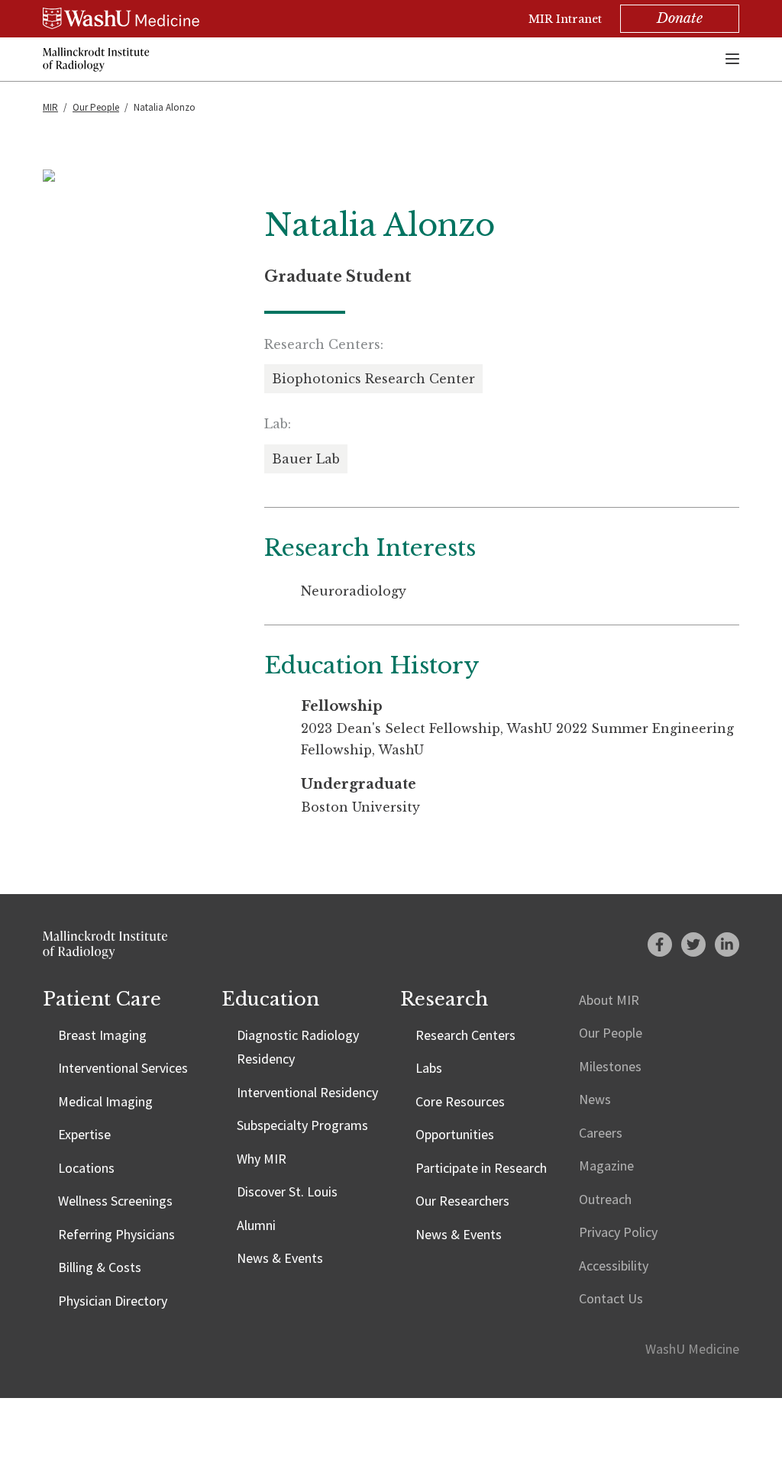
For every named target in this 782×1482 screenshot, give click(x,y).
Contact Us (611, 1298)
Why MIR (261, 1158)
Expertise (84, 1134)
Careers (600, 1132)
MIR (50, 107)
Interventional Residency (307, 1092)
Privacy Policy (618, 1232)
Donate (680, 18)
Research (444, 999)
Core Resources (460, 1101)
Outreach (605, 1199)
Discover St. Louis (287, 1191)
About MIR (609, 1000)
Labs (428, 1068)
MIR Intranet (565, 19)
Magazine (606, 1165)
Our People (96, 107)
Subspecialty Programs (302, 1125)
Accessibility (613, 1265)
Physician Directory (112, 1300)
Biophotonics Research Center (373, 378)
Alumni (256, 1225)
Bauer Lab (306, 459)
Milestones (610, 1066)
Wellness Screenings (115, 1200)
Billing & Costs (99, 1267)
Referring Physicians (116, 1234)
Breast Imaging (102, 1035)
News (595, 1099)
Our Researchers (462, 1200)
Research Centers (465, 1035)
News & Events (280, 1258)
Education (270, 999)
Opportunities (454, 1134)
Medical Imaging (105, 1101)
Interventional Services (123, 1068)
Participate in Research (481, 1168)
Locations (86, 1168)
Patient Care (102, 999)
